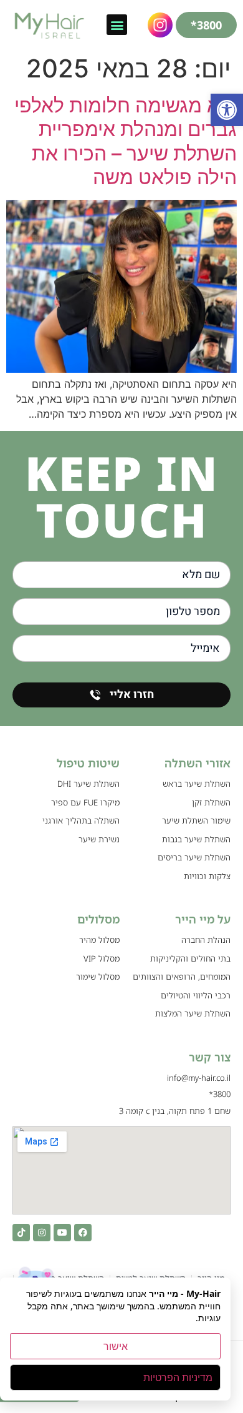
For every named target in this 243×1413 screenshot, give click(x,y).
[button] (227, 110)
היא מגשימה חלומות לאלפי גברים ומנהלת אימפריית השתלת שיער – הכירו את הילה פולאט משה (125, 141)
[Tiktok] (21, 1232)
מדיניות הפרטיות (177, 1377)
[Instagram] (41, 1232)
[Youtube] (62, 1232)
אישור (115, 1346)
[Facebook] (83, 1232)
